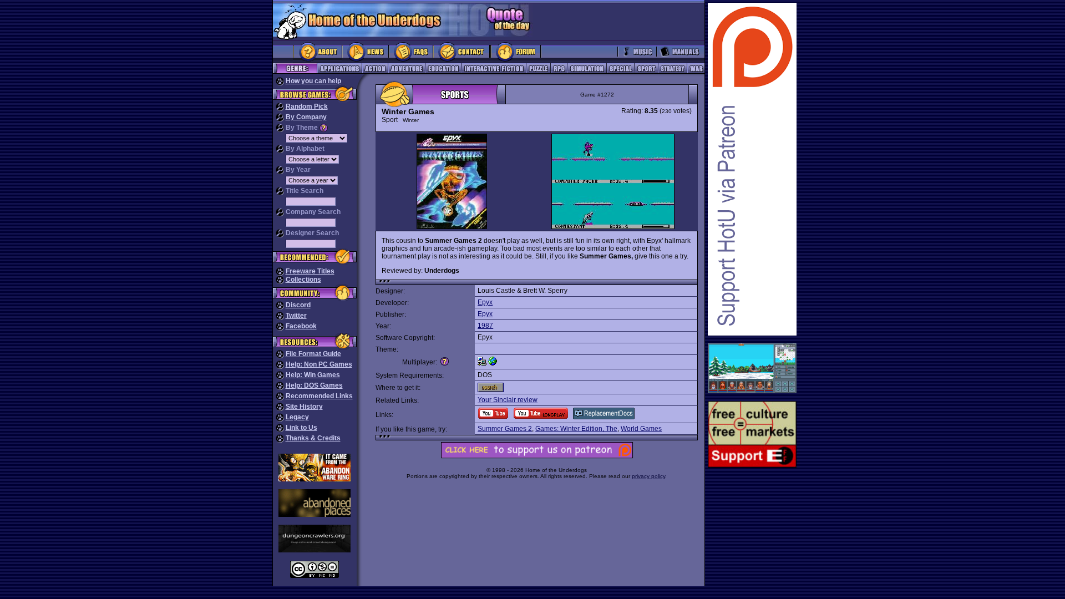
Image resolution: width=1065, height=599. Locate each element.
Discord (298, 305)
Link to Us (301, 428)
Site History (304, 406)
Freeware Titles (310, 271)
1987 (485, 325)
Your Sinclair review (507, 400)
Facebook (301, 326)
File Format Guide (313, 354)
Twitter (296, 315)
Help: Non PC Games (319, 364)
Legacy (297, 417)
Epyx (485, 302)
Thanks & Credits (313, 438)
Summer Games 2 (505, 429)
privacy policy (648, 476)
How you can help (313, 81)
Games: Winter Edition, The (576, 429)
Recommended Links (319, 396)
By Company (306, 117)
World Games (641, 429)
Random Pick (307, 106)
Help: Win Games (313, 375)
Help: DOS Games (314, 385)
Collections (303, 279)
